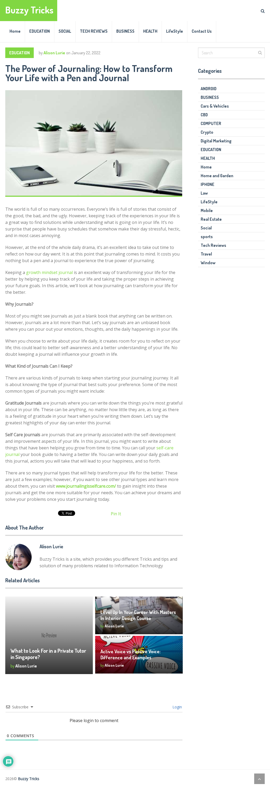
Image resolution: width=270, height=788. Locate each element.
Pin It (116, 514)
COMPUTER (211, 123)
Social (206, 227)
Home (15, 31)
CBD (204, 114)
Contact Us (202, 31)
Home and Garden (217, 175)
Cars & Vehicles (215, 106)
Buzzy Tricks (29, 10)
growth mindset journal (49, 272)
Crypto (207, 132)
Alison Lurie (54, 52)
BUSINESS (125, 31)
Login (176, 706)
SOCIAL (65, 31)
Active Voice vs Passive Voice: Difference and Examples (130, 654)
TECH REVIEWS (94, 31)
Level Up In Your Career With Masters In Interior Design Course (138, 615)
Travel (206, 254)
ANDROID (208, 88)
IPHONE (207, 184)
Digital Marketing (216, 140)
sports (207, 236)
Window (208, 262)
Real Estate (211, 219)
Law (204, 193)
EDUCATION (39, 31)
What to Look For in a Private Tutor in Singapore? (48, 653)
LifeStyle (174, 31)
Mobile (207, 210)
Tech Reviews (213, 245)
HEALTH (150, 31)
